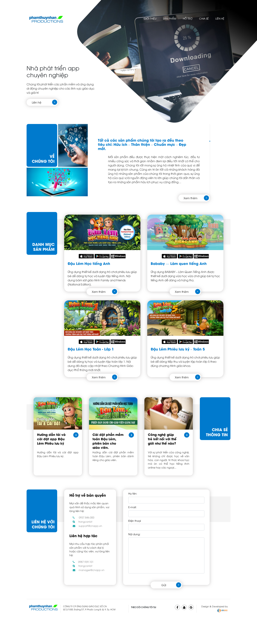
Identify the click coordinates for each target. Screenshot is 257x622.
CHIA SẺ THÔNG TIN (217, 432)
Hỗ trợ (187, 18)
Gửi (163, 585)
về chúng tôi (43, 159)
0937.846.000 (86, 517)
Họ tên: (132, 493)
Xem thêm (190, 198)
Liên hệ (219, 18)
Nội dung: (134, 534)
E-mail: (132, 507)
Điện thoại (134, 520)
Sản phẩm (169, 18)
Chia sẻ (204, 18)
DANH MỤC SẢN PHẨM (43, 247)
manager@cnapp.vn (91, 570)
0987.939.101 (86, 561)
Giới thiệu (150, 18)
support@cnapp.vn (90, 525)
